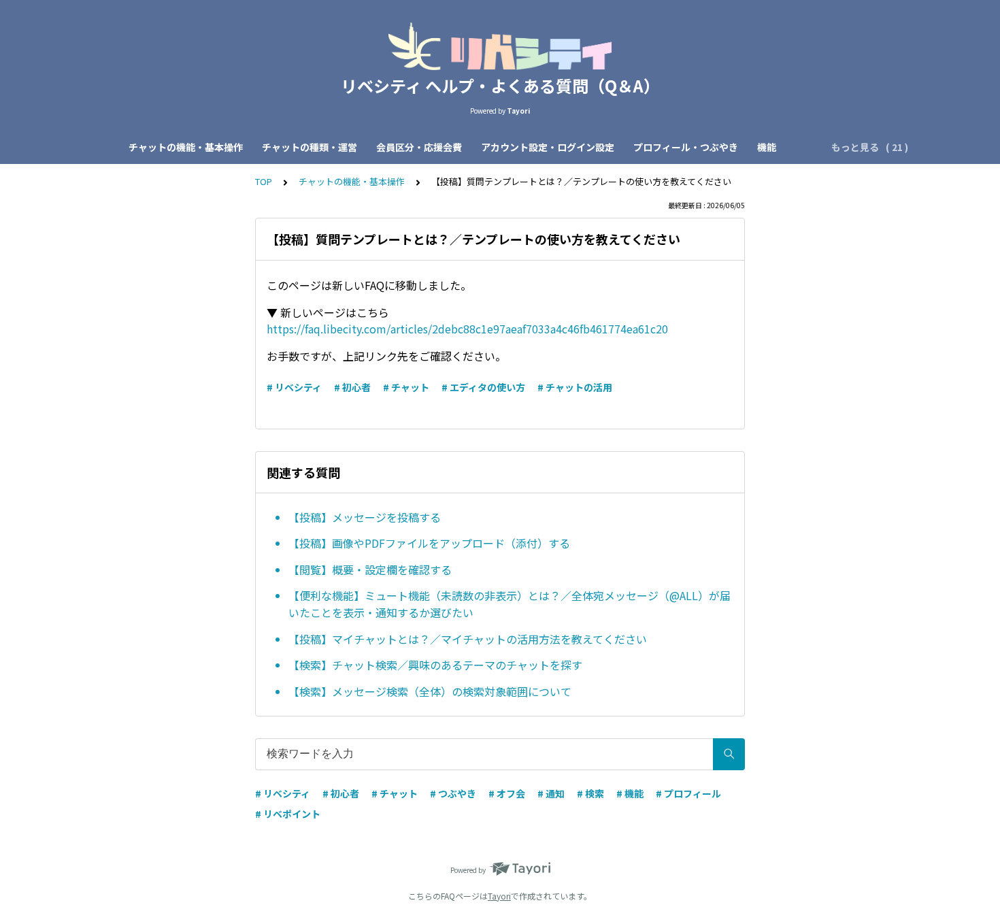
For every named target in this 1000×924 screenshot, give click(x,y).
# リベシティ (294, 387)
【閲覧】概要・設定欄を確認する (370, 569)
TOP (263, 181)
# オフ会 (506, 793)
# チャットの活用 (574, 387)
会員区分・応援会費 (419, 147)
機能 (766, 147)
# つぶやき (453, 793)
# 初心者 (352, 387)
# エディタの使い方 (483, 387)
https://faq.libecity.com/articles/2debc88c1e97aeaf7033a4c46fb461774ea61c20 (467, 328)
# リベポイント (287, 814)
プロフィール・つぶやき (685, 147)
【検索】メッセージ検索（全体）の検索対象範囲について (429, 691)
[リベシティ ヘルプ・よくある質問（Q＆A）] (500, 46)
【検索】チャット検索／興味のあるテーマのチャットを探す (435, 665)
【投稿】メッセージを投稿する (364, 517)
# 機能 (630, 793)
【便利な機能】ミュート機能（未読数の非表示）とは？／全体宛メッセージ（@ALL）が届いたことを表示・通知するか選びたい (509, 604)
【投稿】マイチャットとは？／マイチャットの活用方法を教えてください (467, 639)
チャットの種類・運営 (309, 147)
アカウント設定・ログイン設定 (547, 147)
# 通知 (551, 793)
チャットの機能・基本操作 (186, 147)
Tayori (499, 896)
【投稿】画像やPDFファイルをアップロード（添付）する (429, 543)
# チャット (406, 387)
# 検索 (590, 793)
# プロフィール (688, 793)
